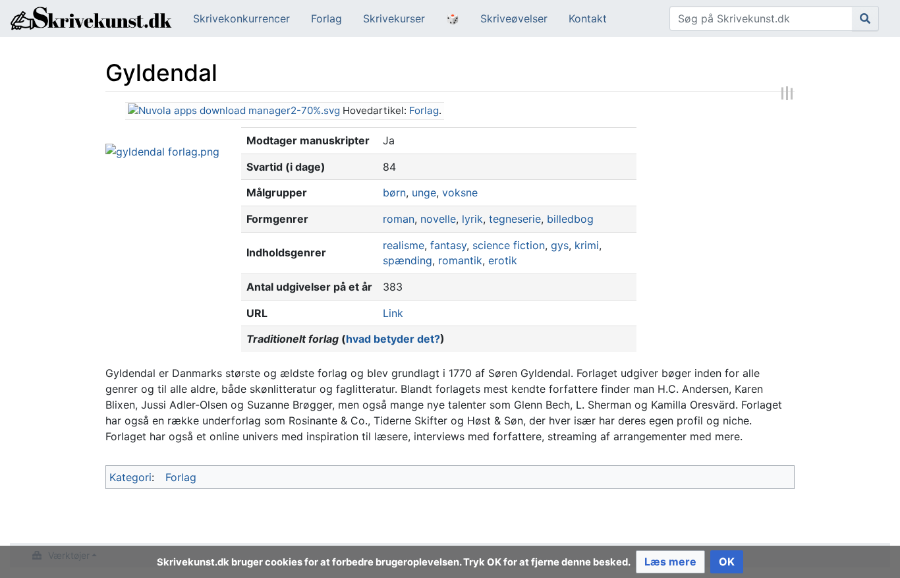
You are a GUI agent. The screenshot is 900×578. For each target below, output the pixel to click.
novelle (438, 218)
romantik (460, 260)
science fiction (508, 245)
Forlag (326, 18)
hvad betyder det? (393, 338)
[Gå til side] (865, 18)
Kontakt (588, 18)
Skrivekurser (394, 18)
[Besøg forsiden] (91, 20)
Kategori (130, 477)
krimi (587, 245)
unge (424, 192)
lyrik (472, 218)
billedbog (570, 218)
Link (393, 313)
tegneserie (515, 218)
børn (394, 192)
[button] (670, 561)
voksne (460, 192)
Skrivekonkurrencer (241, 18)
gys (560, 245)
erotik (502, 260)
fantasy (448, 245)
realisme (403, 245)
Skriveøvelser (514, 18)
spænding (407, 260)
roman (398, 218)
